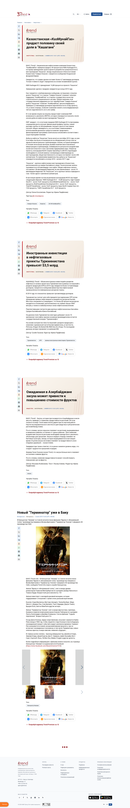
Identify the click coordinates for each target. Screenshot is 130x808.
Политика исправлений (67, 777)
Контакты (63, 770)
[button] (19, 26)
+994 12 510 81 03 (22, 783)
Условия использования (104, 765)
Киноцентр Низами (33, 705)
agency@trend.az (22, 785)
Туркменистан (31, 340)
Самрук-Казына (32, 203)
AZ (107, 804)
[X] (27, 797)
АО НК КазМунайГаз (54, 203)
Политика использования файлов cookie (104, 778)
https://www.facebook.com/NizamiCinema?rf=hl (44, 646)
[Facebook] (23, 797)
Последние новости (48, 765)
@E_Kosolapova (38, 196)
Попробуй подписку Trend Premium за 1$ (43, 223)
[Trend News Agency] (23, 763)
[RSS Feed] (42, 797)
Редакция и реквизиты (67, 767)
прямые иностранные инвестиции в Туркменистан (60, 340)
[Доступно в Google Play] (106, 797)
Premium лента (46, 767)
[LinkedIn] (39, 797)
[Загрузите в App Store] (94, 797)
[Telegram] (35, 797)
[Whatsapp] (19, 797)
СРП (40, 340)
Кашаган (42, 203)
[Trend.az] (23, 14)
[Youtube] (31, 797)
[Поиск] (73, 14)
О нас (62, 765)
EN (104, 804)
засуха (29, 473)
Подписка (82, 765)
